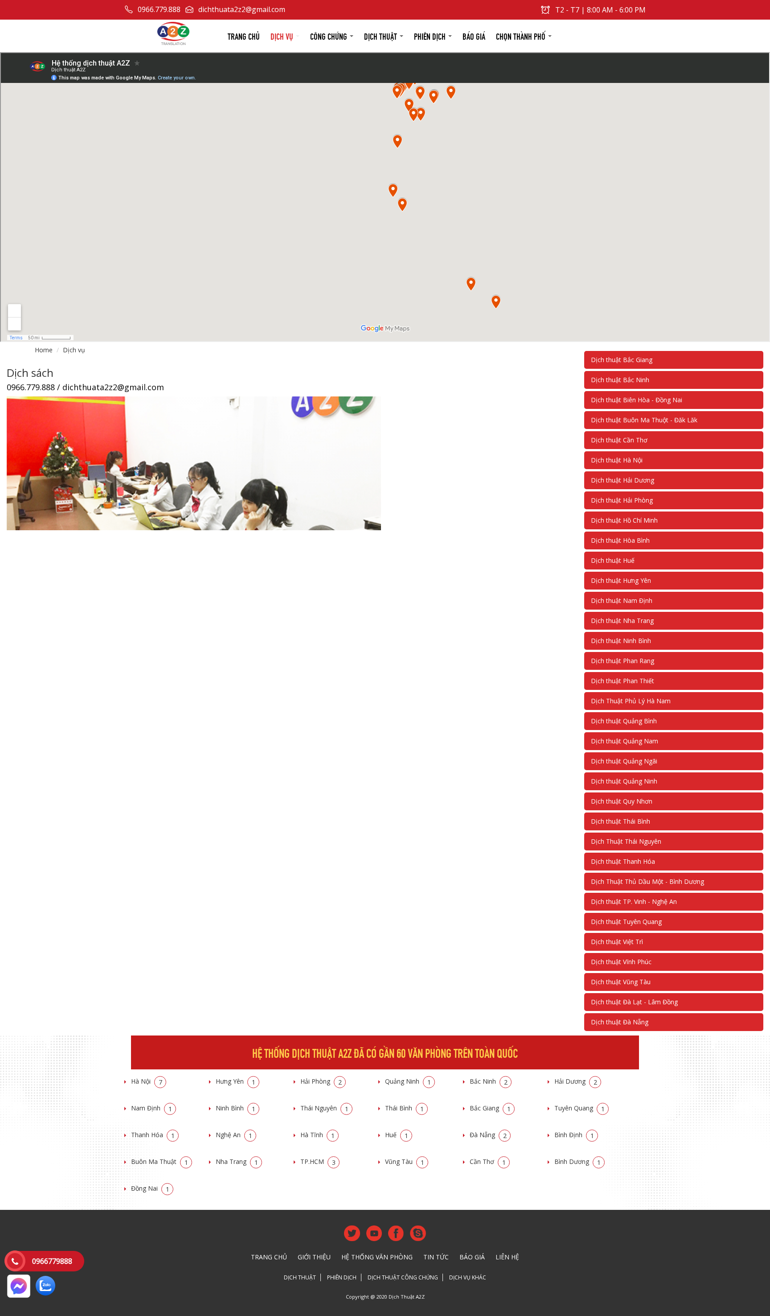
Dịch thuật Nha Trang (622, 620)
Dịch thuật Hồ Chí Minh (624, 520)
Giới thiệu (314, 1257)
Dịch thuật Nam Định (621, 600)
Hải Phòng (321, 1081)
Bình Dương (577, 1161)
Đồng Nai (150, 1188)
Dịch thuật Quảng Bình (624, 721)
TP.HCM (318, 1161)
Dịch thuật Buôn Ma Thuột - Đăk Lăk (644, 420)
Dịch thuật (381, 35)
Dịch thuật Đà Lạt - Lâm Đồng (634, 1002)
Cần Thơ (488, 1161)
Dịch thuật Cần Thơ (619, 440)
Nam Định (151, 1108)
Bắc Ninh (489, 1081)
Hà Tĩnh (317, 1134)
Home (44, 350)
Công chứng (329, 35)
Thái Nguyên (324, 1108)
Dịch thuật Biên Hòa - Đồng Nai (636, 400)
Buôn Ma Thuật (159, 1161)
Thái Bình (404, 1108)
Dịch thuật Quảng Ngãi (624, 761)
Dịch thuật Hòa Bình (620, 540)
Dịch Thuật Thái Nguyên (626, 841)
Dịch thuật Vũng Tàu (621, 982)
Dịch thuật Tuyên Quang (626, 921)
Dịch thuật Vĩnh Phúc (621, 961)
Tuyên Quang (579, 1108)
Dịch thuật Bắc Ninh (620, 379)
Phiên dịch (430, 35)
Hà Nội (146, 1081)
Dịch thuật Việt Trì (617, 941)
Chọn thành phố (521, 35)
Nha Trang (237, 1161)
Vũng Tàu (404, 1161)
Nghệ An (234, 1134)
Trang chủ (244, 35)
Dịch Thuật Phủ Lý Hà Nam (631, 701)
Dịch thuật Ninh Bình (621, 640)
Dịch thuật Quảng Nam (624, 741)
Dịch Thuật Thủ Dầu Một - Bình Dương (647, 881)
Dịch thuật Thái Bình (620, 821)
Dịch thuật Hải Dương (622, 480)
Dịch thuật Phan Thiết (622, 681)
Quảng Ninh (408, 1081)
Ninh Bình (235, 1108)
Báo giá (474, 35)
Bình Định (574, 1134)
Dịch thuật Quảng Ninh (624, 781)
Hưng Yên (235, 1081)
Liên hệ (507, 1257)
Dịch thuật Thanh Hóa (623, 861)
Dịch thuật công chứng (403, 1277)
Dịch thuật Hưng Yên (621, 580)
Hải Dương (575, 1081)
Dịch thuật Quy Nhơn (621, 801)
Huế (396, 1134)
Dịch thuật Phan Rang (622, 660)
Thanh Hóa (153, 1134)
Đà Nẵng (488, 1134)
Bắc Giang (490, 1108)
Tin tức (436, 1257)
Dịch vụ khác (467, 1277)
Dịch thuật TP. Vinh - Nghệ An (634, 901)
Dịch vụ (282, 35)
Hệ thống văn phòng (377, 1257)
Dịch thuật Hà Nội (617, 460)
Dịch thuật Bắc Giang (621, 359)
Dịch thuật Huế (613, 560)
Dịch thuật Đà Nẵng (619, 1022)
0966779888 (52, 1261)
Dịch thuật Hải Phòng (622, 500)
